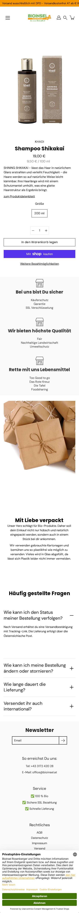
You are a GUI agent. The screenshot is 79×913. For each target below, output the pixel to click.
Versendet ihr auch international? (23, 706)
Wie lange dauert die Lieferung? (25, 687)
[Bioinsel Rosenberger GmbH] (39, 17)
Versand (39, 848)
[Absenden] (63, 740)
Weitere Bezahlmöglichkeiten (39, 264)
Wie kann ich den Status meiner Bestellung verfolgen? (33, 615)
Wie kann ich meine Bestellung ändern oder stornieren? (35, 668)
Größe (39, 204)
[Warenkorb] (72, 18)
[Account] (59, 18)
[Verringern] (33, 231)
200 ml (39, 213)
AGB (39, 832)
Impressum (39, 843)
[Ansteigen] (46, 231)
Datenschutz (39, 838)
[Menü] (8, 18)
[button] (65, 18)
